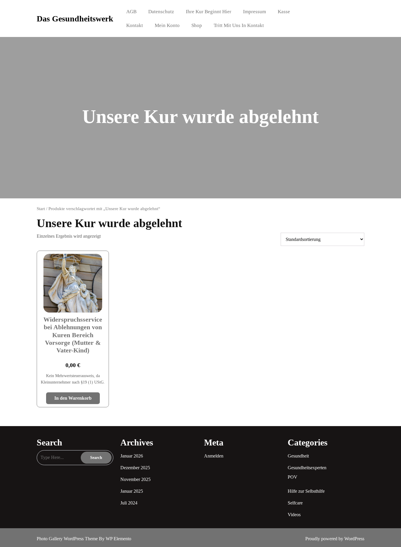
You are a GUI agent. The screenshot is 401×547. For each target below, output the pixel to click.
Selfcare (295, 502)
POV (292, 477)
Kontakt (134, 25)
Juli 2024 (128, 502)
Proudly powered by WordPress (334, 538)
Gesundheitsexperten (307, 467)
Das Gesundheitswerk (75, 18)
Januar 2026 (131, 455)
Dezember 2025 (135, 467)
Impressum (254, 11)
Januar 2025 (131, 491)
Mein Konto (167, 25)
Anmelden (213, 455)
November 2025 (135, 479)
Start (41, 208)
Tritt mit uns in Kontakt (239, 25)
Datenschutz (161, 11)
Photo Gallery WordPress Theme (68, 538)
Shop (196, 25)
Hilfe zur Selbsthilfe (306, 491)
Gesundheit (298, 455)
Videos (294, 514)
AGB (131, 11)
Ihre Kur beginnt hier (208, 11)
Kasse (284, 11)
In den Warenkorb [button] (73, 398)
